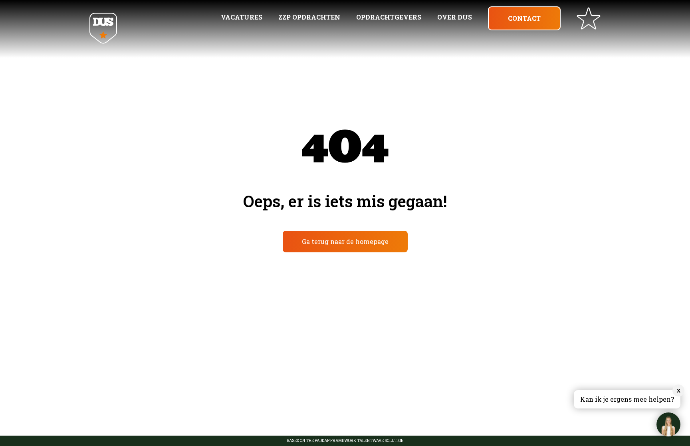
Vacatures (241, 17)
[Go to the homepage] (103, 29)
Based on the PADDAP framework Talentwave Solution (345, 441)
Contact (524, 18)
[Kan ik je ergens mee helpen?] (668, 424)
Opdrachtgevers (388, 17)
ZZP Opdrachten (309, 17)
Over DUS (454, 17)
